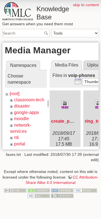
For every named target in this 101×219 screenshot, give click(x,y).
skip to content (86, 5)
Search (46, 33)
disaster (22, 106)
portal (19, 144)
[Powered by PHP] (62, 190)
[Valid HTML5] (86, 190)
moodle (21, 118)
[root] (14, 93)
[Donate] (38, 190)
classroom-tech (29, 99)
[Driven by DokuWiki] (62, 195)
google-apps (26, 112)
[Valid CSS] (38, 195)
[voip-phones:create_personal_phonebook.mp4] (65, 104)
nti (16, 137)
